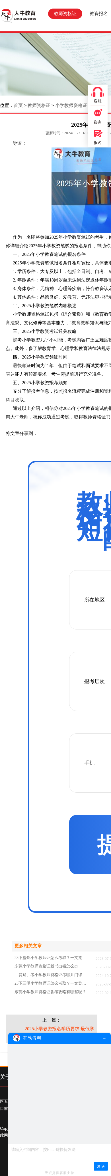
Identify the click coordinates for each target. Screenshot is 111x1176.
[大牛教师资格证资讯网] (18, 16)
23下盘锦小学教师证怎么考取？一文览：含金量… (52, 958)
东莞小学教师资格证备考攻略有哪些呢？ (50, 992)
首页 (18, 105)
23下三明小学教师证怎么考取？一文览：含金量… (52, 983)
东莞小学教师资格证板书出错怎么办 (46, 966)
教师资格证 (65, 13)
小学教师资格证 (71, 105)
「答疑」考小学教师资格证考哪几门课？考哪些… (52, 975)
